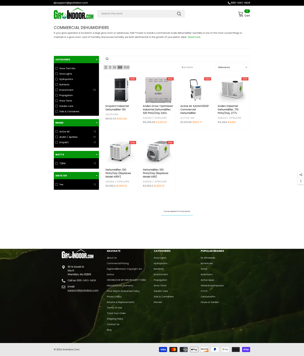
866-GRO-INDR (240, 3)
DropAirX (111, 114)
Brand (59, 122)
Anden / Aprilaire (155, 118)
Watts (59, 154)
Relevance (224, 67)
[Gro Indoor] (74, 13)
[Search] (141, 14)
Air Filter (61, 175)
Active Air (187, 118)
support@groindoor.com (72, 3)
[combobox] (137, 13)
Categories (62, 59)
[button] (106, 67)
